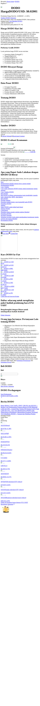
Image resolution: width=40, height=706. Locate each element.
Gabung (3, 548)
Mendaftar (7, 548)
